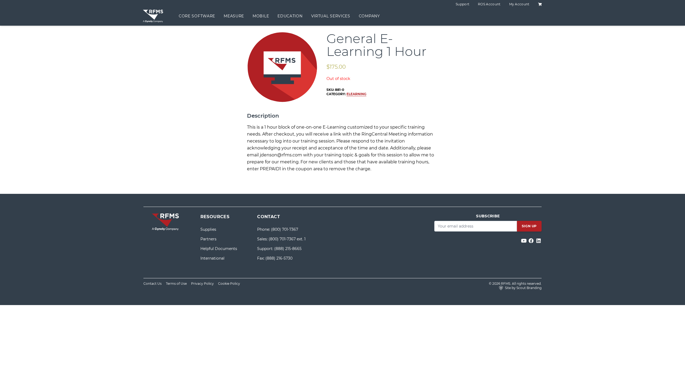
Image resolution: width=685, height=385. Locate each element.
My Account (519, 4)
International (212, 258)
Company (369, 16)
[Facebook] (531, 240)
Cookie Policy (229, 284)
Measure (234, 16)
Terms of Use (176, 284)
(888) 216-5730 (278, 258)
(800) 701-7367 (284, 229)
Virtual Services (330, 16)
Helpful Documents (218, 248)
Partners (208, 239)
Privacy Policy (202, 284)
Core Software (197, 16)
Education (289, 16)
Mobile (261, 16)
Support (462, 4)
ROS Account (489, 4)
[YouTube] (524, 240)
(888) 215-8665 (288, 248)
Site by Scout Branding (523, 288)
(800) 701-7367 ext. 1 (287, 239)
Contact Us (152, 284)
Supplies (208, 229)
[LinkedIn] (538, 240)
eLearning (356, 94)
